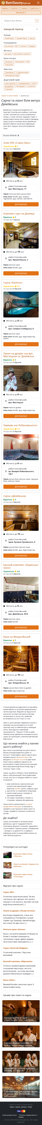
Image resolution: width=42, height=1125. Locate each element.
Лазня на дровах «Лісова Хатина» (19, 911)
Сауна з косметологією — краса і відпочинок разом (18, 1044)
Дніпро (24, 1107)
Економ (23, 46)
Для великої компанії (22, 54)
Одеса (12, 1107)
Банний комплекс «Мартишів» (18, 961)
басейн (17, 788)
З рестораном (10, 83)
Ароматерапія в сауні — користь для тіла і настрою (19, 1018)
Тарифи (21, 1117)
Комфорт (32, 46)
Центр (32, 38)
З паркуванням (23, 83)
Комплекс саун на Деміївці (18, 213)
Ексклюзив (9, 46)
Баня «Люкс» (9, 980)
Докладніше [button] (21, 204)
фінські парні (23, 757)
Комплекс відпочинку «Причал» (22, 855)
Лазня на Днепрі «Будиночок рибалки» (26, 865)
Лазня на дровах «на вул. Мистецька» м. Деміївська (18, 355)
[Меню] (38, 3)
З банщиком (19, 62)
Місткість (20, 13)
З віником (8, 62)
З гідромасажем (22, 72)
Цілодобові (9, 86)
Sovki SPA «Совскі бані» (16, 142)
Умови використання (9, 1115)
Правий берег (21, 38)
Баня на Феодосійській (16, 636)
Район (5, 8)
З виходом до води (12, 75)
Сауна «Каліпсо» (12, 282)
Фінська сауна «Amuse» (14, 929)
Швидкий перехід (13, 29)
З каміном (31, 86)
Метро (14, 8)
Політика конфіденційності (28, 1115)
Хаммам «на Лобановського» (20, 425)
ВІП (16, 46)
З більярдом (20, 86)
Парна (24, 8)
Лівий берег (9, 38)
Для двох (8, 54)
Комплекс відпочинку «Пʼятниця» (22, 875)
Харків (17, 1107)
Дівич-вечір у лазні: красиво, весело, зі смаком (20, 1069)
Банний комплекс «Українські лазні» (20, 566)
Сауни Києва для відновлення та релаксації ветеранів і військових (20, 1093)
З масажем (9, 65)
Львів (30, 1107)
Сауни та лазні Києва (9, 96)
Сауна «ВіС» (8, 892)
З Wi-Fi (34, 83)
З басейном (9, 72)
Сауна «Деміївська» (14, 496)
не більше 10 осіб (18, 759)
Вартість (34, 8)
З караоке (8, 89)
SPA (28, 62)
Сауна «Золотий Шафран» (15, 948)
